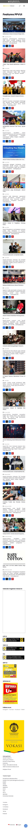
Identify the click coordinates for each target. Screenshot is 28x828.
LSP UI (4, 792)
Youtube (5, 802)
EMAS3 (4, 782)
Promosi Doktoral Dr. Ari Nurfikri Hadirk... (13, 255)
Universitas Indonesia (8, 796)
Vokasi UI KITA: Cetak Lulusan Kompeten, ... (14, 534)
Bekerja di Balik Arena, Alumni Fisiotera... (13, 285)
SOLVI (4, 789)
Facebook (17, 709)
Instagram (5, 709)
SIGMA (4, 784)
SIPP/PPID (5, 794)
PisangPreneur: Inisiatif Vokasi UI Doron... (13, 96)
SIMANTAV (5, 787)
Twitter (23, 709)
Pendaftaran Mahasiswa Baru (10, 778)
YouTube (11, 709)
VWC (4, 791)
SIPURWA (5, 785)
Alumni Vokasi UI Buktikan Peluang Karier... (14, 315)
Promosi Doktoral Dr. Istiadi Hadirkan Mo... (14, 471)
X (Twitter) (5, 807)
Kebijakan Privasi (7, 769)
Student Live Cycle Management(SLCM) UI (13, 780)
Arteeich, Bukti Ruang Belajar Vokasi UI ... (13, 346)
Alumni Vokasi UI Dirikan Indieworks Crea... (14, 159)
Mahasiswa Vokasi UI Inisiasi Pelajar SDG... (14, 34)
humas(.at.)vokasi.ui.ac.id (12, 766)
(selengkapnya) (13, 43)
